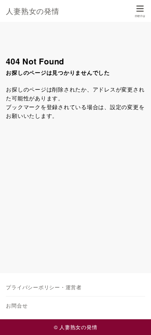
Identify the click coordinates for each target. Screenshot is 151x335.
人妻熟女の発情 (32, 11)
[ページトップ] (136, 320)
